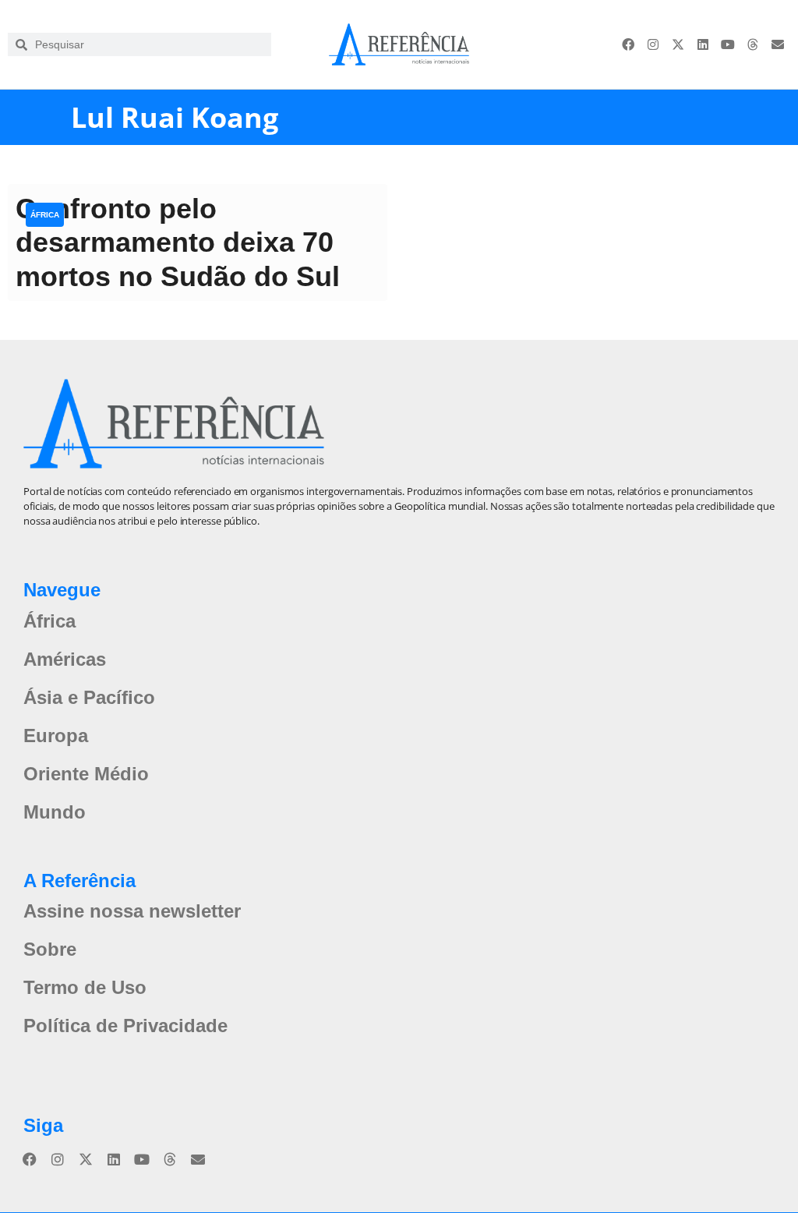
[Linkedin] (702, 44)
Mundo (54, 811)
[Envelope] (777, 44)
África (44, 214)
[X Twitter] (678, 44)
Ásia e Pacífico (89, 697)
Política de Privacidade (125, 1025)
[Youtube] (727, 44)
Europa (55, 735)
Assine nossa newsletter (132, 910)
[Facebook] (628, 44)
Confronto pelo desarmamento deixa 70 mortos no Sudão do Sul (178, 242)
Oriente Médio (86, 773)
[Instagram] (653, 44)
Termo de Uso (85, 987)
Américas (64, 659)
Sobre (49, 949)
